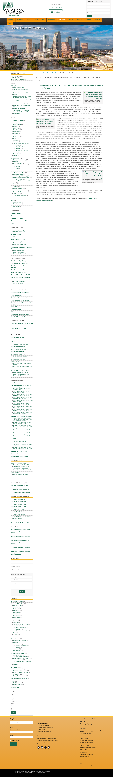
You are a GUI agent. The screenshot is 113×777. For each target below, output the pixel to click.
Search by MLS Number (17, 218)
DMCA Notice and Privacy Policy (87, 765)
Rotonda (15, 138)
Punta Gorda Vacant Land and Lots (20, 297)
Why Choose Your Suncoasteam (21, 89)
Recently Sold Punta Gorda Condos (20, 316)
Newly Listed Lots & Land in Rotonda (22, 368)
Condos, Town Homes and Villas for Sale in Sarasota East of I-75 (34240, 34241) (22, 437)
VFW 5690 (16, 153)
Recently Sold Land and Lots (20, 253)
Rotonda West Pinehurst (17, 511)
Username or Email (14, 702)
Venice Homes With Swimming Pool (22, 470)
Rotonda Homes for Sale (17, 337)
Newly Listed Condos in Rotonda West (22, 366)
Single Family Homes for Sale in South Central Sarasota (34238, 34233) (22, 410)
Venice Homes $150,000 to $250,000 (22, 466)
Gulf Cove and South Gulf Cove (19, 485)
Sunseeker (18, 148)
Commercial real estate (17, 120)
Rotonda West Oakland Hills (18, 504)
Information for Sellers (18, 87)
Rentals (13, 200)
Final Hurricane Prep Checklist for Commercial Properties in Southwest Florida (20, 547)
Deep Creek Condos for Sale (18, 328)
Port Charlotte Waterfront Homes (19, 263)
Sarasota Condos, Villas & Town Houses (21, 416)
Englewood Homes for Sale (18, 346)
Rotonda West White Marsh (18, 514)
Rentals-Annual (17, 202)
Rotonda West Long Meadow (18, 501)
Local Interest (16, 129)
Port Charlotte (16, 135)
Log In (12, 223)
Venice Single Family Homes (18, 463)
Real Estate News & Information (21, 177)
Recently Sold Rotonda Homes (20, 372)
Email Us (57, 12)
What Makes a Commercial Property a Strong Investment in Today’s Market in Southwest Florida (21, 553)
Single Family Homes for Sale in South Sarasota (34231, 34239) (22, 413)
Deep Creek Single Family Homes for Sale (22, 323)
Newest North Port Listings (18, 239)
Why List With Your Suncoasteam (21, 110)
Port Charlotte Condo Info (18, 488)
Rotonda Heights (17, 518)
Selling (15, 183)
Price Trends (19, 179)
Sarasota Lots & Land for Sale (19, 451)
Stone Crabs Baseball (21, 146)
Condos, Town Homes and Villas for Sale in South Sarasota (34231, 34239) (22, 448)
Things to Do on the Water (22, 150)
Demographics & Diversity (19, 159)
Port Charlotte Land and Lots (18, 269)
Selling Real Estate (16, 85)
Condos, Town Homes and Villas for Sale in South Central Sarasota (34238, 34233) (22, 444)
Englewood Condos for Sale (18, 349)
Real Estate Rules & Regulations (23, 180)
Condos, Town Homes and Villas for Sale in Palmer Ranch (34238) (22, 433)
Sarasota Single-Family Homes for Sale (21, 385)
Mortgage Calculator (43, 723)
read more (44, 743)
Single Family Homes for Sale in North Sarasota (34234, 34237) (22, 398)
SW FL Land (16, 193)
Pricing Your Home (17, 94)
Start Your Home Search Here (45, 721)
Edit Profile (47, 771)
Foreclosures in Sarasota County (19, 456)
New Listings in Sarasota (17, 382)
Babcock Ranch (17, 124)
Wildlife (15, 155)
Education (15, 161)
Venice (15, 152)
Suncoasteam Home (43, 719)
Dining (17, 145)
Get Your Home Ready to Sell (20, 92)
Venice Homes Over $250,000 (20, 468)
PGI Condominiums (16, 309)
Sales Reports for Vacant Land (23, 103)
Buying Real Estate (18, 174)
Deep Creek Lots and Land (18, 331)
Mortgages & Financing (21, 176)
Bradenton (15, 126)
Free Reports (16, 113)
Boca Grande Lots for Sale (18, 359)
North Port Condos (16, 234)
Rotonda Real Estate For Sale (20, 191)
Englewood (16, 128)
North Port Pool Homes (19, 231)
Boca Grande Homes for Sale (18, 354)
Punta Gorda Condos (16, 295)
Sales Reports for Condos (22, 102)
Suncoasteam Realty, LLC (30, 772)
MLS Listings (14, 186)
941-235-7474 (57, 8)
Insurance (18, 166)
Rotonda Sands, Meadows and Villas (20, 522)
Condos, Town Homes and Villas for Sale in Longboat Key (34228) (22, 423)
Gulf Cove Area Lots (18, 283)
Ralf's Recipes (16, 170)
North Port (15, 133)
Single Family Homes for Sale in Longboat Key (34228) (21, 392)
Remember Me (16, 709)
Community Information (17, 123)
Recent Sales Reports (43, 725)
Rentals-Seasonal (17, 203)
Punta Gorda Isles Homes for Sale (20, 300)
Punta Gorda (16, 136)
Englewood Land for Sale (17, 351)
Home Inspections (17, 91)
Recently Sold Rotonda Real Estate (20, 370)
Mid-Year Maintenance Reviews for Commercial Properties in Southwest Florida (20, 542)
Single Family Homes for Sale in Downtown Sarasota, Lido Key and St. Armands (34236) (22, 388)
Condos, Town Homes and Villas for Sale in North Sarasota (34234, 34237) (22, 430)
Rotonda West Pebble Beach (18, 506)
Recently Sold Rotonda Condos (21, 374)
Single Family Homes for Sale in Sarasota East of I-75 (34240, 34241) (22, 404)
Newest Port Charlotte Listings (19, 272)
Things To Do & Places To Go (20, 143)
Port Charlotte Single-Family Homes (20, 260)
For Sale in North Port (18, 188)
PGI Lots (13, 311)
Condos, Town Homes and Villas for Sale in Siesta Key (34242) (22, 440)
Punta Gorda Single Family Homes (20, 292)
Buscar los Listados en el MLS (19, 220)
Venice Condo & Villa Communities (21, 476)
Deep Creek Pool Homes (17, 326)
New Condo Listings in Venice (20, 474)
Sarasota (15, 140)
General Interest (15, 158)
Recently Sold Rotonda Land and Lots (22, 375)
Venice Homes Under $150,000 (21, 464)
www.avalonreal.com (85, 759)
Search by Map (15, 215)
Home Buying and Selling (17, 172)
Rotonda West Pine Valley (18, 509)
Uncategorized (15, 206)
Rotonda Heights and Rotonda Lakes (21, 516)
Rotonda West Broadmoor (18, 499)
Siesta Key (16, 141)
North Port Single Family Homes (19, 230)
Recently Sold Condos (18, 252)
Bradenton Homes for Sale (18, 454)
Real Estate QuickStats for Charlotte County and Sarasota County (22, 97)
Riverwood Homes (16, 286)
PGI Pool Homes (15, 306)
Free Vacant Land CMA (19, 108)
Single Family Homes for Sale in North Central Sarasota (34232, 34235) (22, 395)
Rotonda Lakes (17, 520)
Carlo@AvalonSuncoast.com (19, 79)
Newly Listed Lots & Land (19, 244)
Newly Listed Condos (18, 242)
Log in (43, 771)
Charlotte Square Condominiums (21, 489)
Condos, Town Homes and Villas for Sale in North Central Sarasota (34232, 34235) (22, 427)
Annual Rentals (41, 729)
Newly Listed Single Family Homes (21, 241)
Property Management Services (19, 198)
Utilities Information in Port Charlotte (20, 492)
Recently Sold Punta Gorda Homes (20, 314)
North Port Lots (15, 237)
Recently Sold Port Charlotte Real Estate (21, 274)
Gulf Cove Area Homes (19, 281)
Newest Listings (15, 361)
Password (13, 705)
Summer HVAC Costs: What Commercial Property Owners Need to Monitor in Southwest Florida (21, 536)
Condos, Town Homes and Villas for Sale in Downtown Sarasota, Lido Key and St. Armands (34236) (22, 419)
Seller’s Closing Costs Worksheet (21, 111)
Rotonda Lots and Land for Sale (19, 344)
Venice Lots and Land (17, 478)
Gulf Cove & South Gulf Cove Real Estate (22, 280)
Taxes (17, 168)
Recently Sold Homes (18, 250)
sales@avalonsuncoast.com (44, 200)
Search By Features (16, 213)
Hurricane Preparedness (22, 164)
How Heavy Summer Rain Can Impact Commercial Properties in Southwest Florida (20, 531)
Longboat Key (16, 131)
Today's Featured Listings (19, 195)
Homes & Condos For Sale (19, 190)
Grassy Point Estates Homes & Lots (20, 277)
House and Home (17, 163)
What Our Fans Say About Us (45, 731)
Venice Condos (15, 472)
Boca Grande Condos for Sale (19, 356)
